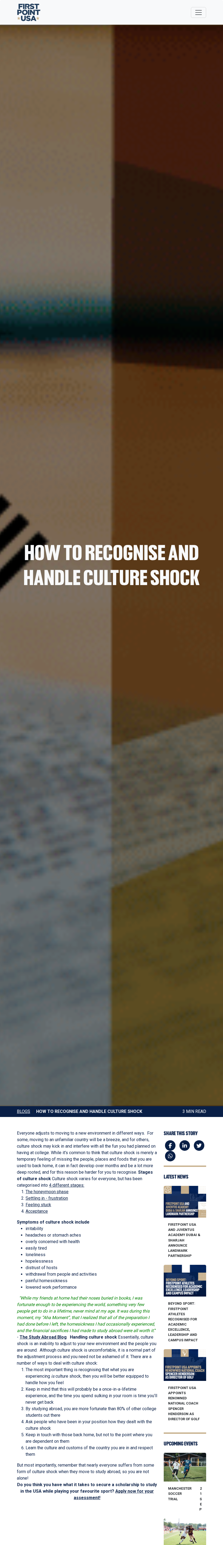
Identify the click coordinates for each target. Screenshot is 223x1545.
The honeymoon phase (47, 1191)
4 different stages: (66, 1185)
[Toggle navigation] (198, 12)
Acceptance (37, 1211)
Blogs (23, 1111)
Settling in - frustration (47, 1198)
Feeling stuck (38, 1204)
